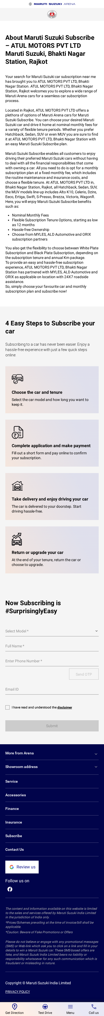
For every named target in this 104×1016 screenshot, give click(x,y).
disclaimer (64, 707)
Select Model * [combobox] (17, 631)
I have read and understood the (42, 707)
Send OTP (84, 674)
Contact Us (14, 849)
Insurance (13, 822)
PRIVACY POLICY (17, 992)
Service (11, 781)
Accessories (15, 795)
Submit (52, 726)
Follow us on (17, 880)
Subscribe (13, 836)
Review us (26, 866)
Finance (12, 808)
